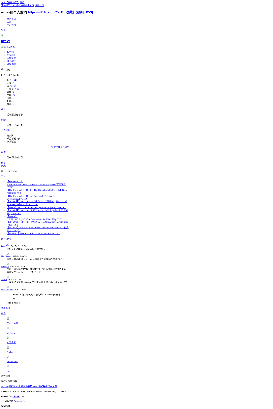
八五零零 (11, 342)
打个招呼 (11, 61)
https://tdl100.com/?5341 (46, 12)
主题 (9, 21)
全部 (10, 239)
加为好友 (11, 55)
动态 (3, 152)
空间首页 (11, 19)
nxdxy (5, 41)
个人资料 (11, 24)
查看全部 (5, 308)
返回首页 (39, 5)
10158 (13, 86)
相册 (3, 109)
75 (14, 95)
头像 (3, 30)
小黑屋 (19, 386)
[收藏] (69, 12)
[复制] (79, 12)
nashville (5, 266)
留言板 (4, 239)
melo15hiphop (7, 289)
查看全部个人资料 (60, 147)
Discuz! (16, 396)
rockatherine (12, 361)
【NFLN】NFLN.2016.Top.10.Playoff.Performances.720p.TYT (36, 207)
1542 (15, 80)
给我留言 (11, 58)
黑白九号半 (12, 323)
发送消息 (11, 64)
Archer (10, 352)
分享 (3, 162)
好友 (3, 313)
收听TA (10, 52)
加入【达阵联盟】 (10, 2)
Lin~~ (10, 371)
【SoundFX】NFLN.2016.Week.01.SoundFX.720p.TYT (33, 233)
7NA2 (4, 279)
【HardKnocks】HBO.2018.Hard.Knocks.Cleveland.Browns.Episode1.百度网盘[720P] (36, 184)
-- (13, 98)
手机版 (12, 386)
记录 (3, 120)
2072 (17, 89)
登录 (22, 2)
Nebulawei (6, 256)
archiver (4, 386)
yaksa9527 (11, 333)
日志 (3, 165)
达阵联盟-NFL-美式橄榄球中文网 (17, 5)
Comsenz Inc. (20, 401)
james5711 (6, 246)
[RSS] (89, 12)
